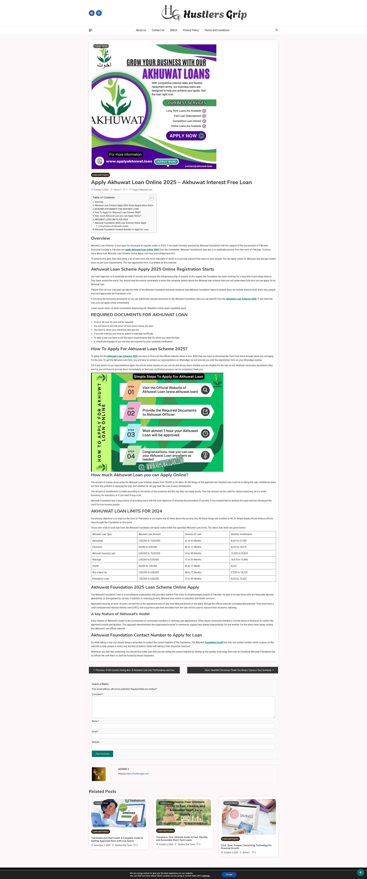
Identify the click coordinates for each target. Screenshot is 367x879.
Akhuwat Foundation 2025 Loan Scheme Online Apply (120, 223)
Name (95, 721)
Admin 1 (117, 190)
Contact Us (158, 30)
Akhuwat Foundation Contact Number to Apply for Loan (122, 229)
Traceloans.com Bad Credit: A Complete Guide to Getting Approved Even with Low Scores (117, 839)
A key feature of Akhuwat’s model (113, 226)
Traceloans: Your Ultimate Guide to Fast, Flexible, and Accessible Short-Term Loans (182, 838)
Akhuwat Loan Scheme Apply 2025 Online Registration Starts (124, 205)
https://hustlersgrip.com (137, 773)
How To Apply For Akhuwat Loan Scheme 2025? (118, 212)
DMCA (173, 30)
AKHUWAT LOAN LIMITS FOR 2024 (111, 219)
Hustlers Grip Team (123, 845)
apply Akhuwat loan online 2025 (142, 249)
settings (206, 876)
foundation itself (214, 642)
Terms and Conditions (217, 30)
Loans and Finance (100, 175)
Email (95, 731)
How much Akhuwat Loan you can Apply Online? (118, 216)
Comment (97, 694)
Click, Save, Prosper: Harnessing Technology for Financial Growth (246, 847)
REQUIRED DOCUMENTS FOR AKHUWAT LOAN (117, 209)
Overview (99, 202)
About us (141, 30)
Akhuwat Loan (145, 190)
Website (95, 742)
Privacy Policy (191, 30)
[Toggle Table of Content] (150, 197)
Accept (229, 874)
